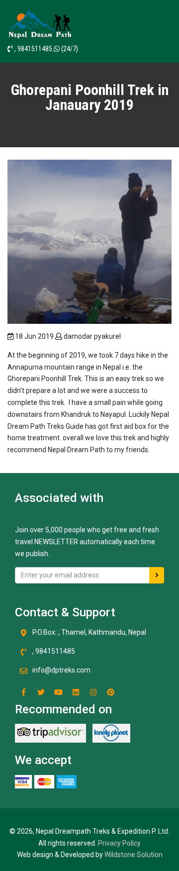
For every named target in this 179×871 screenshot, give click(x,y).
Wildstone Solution (133, 855)
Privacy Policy (119, 843)
